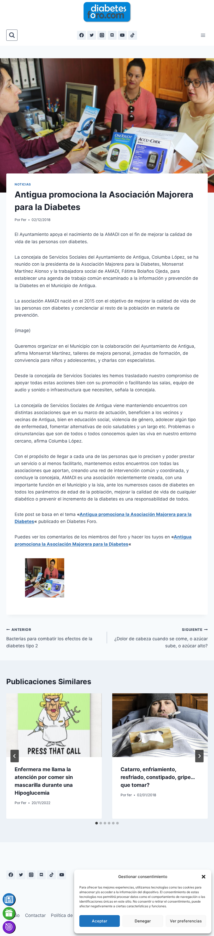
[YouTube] (122, 35)
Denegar (143, 920)
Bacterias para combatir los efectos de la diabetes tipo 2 (49, 637)
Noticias (23, 184)
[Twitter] (91, 35)
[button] (203, 876)
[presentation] (54, 725)
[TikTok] (132, 35)
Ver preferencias (186, 920)
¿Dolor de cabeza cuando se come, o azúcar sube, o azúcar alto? (161, 637)
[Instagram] (101, 35)
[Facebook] (81, 35)
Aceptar (99, 920)
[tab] (96, 823)
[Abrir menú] (203, 35)
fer (129, 795)
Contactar (35, 915)
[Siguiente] (199, 756)
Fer (23, 220)
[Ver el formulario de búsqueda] (11, 35)
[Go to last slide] (14, 756)
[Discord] (112, 35)
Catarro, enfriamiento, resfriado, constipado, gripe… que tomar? (158, 777)
